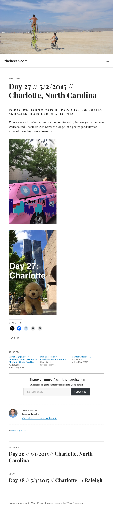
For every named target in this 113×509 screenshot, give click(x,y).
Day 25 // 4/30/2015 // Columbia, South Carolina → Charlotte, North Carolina (23, 359)
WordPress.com (75, 503)
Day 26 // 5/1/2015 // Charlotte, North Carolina (53, 358)
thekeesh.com (16, 61)
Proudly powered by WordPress (26, 503)
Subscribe (80, 391)
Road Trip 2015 (18, 430)
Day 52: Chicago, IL (81, 356)
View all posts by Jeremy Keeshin (39, 417)
